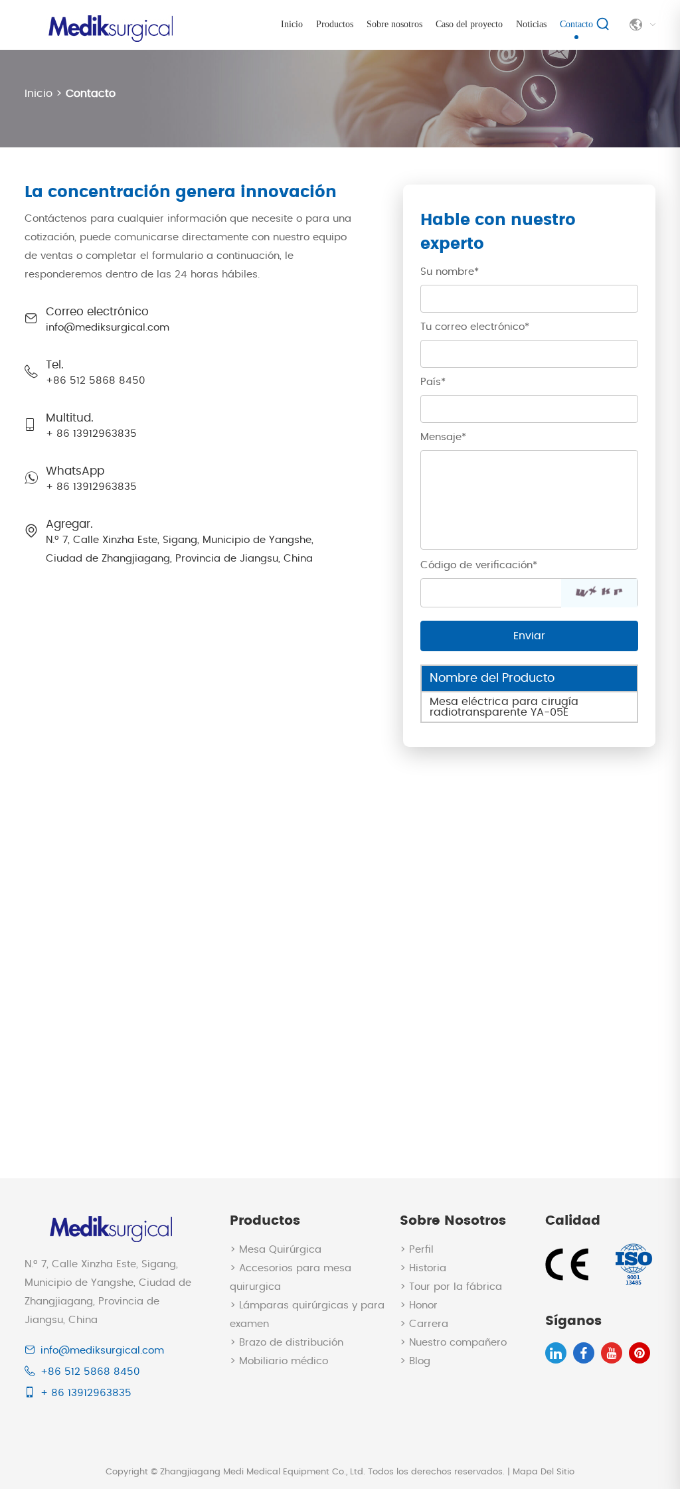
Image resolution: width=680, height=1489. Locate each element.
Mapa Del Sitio (543, 1472)
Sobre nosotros (394, 24)
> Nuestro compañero (453, 1343)
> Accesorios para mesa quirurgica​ (290, 1277)
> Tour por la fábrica (451, 1287)
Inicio (292, 24)
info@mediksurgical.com (107, 328)
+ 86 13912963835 (91, 487)
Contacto (576, 24)
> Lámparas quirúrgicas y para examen (307, 1314)
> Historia (423, 1268)
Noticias (531, 24)
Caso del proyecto (469, 24)
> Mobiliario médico (279, 1361)
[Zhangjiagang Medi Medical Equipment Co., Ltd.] (109, 21)
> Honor (419, 1305)
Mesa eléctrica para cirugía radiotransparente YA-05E (504, 707)
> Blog (415, 1361)
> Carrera (424, 1324)
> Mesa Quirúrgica (275, 1250)
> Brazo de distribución (286, 1343)
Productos (334, 24)
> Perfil (417, 1250)
